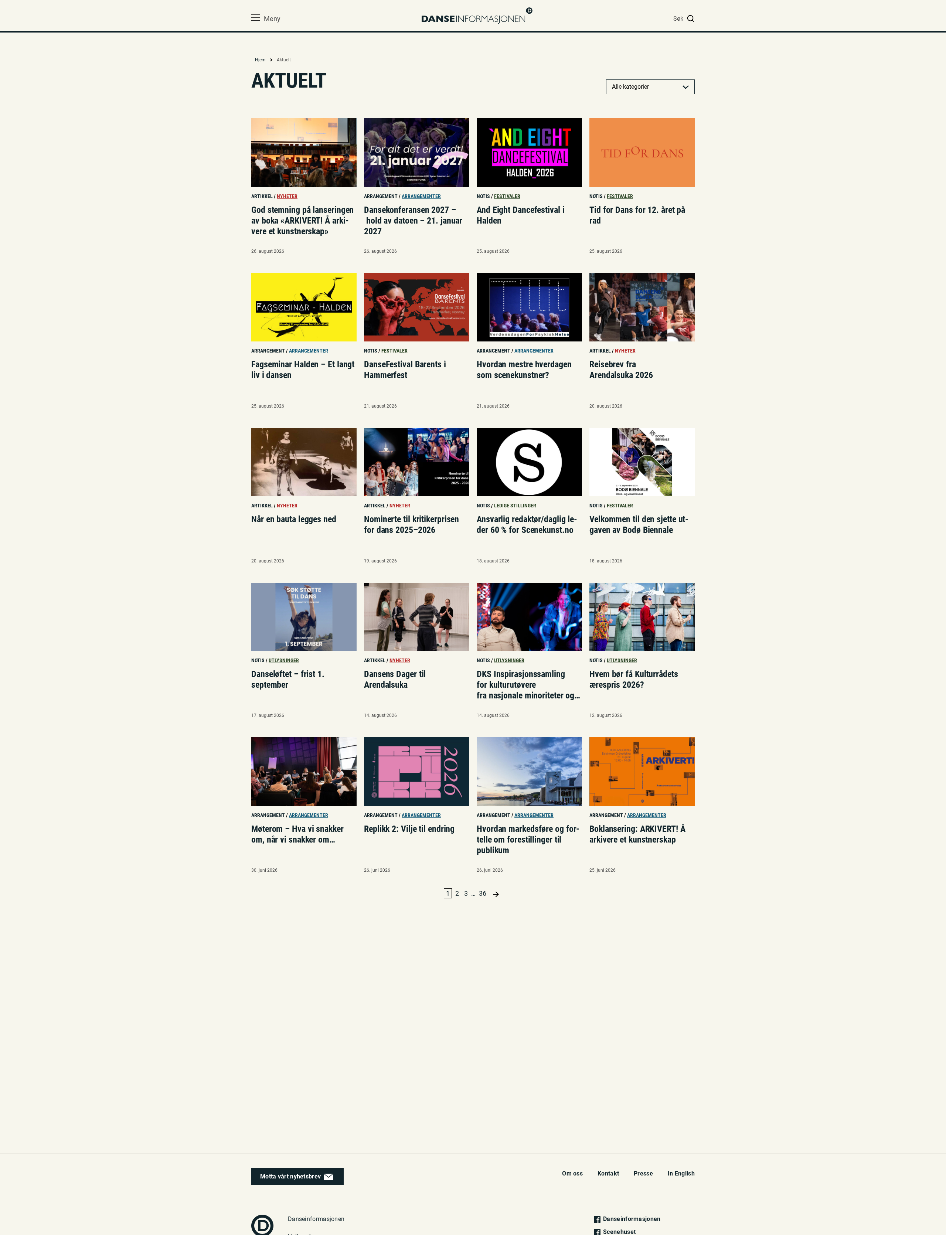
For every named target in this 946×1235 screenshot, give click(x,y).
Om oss (572, 1173)
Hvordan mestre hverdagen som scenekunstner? (524, 369)
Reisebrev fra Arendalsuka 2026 (621, 369)
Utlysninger (284, 660)
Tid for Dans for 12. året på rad (637, 215)
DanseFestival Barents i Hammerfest (405, 369)
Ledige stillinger (515, 505)
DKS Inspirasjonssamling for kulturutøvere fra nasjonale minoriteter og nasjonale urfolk (529, 684)
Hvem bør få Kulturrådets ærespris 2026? (633, 679)
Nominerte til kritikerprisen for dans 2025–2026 (411, 524)
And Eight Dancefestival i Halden (521, 215)
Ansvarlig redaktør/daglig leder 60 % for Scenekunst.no (527, 524)
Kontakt (608, 1173)
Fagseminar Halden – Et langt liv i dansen (302, 369)
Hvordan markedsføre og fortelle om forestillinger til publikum (528, 839)
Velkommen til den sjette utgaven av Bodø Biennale (638, 524)
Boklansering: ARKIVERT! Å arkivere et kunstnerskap (637, 834)
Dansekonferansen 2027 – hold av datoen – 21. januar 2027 (413, 220)
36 (482, 893)
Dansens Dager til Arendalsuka (395, 679)
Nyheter (287, 196)
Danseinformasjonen (631, 1218)
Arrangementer (421, 196)
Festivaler (507, 196)
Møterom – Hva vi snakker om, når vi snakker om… (297, 834)
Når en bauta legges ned (294, 519)
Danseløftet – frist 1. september (287, 679)
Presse (643, 1173)
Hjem (260, 59)
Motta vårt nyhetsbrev (290, 1176)
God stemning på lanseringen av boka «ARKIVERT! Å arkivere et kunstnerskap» (302, 220)
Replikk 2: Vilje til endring (409, 829)
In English (681, 1173)
